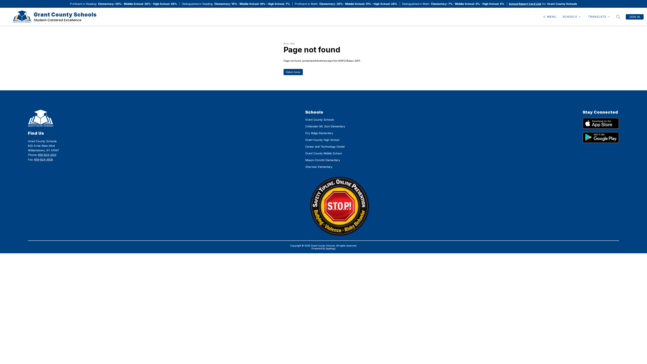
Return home (293, 72)
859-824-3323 (47, 155)
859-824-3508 (43, 159)
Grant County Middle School (323, 153)
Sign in (634, 17)
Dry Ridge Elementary (319, 133)
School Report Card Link (525, 4)
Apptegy (331, 248)
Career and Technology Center (325, 146)
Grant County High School (322, 140)
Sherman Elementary (318, 167)
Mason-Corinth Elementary (322, 160)
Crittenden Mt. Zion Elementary (325, 126)
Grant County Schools (319, 119)
